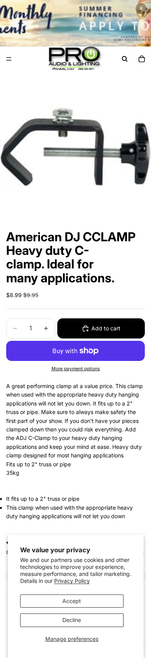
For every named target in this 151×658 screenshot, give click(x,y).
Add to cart (105, 328)
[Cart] (141, 58)
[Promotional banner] (75, 23)
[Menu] (9, 59)
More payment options (75, 368)
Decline (71, 620)
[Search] (124, 58)
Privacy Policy (72, 580)
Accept (71, 601)
